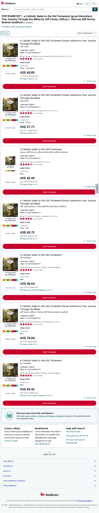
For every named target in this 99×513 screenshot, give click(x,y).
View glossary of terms (77, 435)
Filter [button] (6, 33)
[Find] (95, 9)
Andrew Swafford (56, 416)
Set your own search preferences (75, 441)
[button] (90, 81)
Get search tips (73, 431)
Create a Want (11, 440)
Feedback (97, 189)
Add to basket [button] (49, 86)
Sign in (87, 4)
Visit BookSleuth (42, 443)
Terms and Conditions (85, 501)
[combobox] (53, 9)
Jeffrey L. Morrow (38, 416)
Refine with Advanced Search (18, 26)
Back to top (49, 454)
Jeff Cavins (25, 416)
